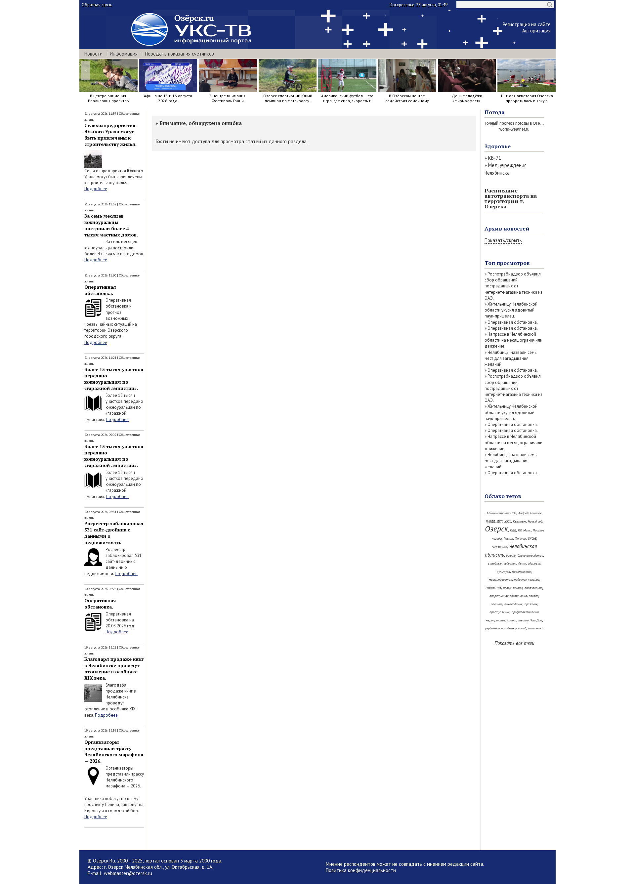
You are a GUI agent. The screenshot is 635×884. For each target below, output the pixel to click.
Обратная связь (97, 5)
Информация (124, 54)
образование (533, 588)
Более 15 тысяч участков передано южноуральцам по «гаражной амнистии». (113, 378)
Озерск (496, 529)
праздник (531, 604)
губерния (510, 563)
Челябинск (499, 547)
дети (522, 563)
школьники (535, 628)
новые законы (513, 588)
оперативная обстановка (508, 596)
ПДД (513, 530)
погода (533, 596)
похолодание (513, 604)
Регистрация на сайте (527, 24)
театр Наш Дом (530, 620)
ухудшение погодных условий (505, 628)
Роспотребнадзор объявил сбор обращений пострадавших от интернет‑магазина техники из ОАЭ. (513, 286)
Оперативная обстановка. (100, 290)
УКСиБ (532, 538)
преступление (499, 612)
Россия (508, 538)
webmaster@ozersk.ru (128, 873)
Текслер (520, 538)
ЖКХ (507, 521)
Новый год (535, 521)
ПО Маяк (524, 530)
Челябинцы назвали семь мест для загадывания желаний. (510, 358)
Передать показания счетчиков (179, 54)
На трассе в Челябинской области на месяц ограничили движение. (513, 340)
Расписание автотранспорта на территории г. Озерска (511, 198)
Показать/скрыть (503, 240)
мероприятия (521, 571)
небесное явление (526, 579)
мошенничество (500, 579)
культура (503, 571)
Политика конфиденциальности (361, 870)
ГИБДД (490, 521)
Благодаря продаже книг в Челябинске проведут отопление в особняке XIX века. (114, 668)
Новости (93, 54)
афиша (511, 555)
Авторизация (536, 30)
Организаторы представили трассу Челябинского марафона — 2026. (113, 751)
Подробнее (95, 188)
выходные (495, 563)
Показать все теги (514, 643)
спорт (511, 620)
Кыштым (519, 521)
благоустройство (530, 555)
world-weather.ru (514, 129)
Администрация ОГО (501, 513)
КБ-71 (494, 158)
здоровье (534, 563)
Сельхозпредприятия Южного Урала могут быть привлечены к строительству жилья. (110, 134)
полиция (496, 604)
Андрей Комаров (530, 513)
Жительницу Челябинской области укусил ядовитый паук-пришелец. (511, 310)
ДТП (499, 521)
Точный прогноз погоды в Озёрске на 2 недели (528, 123)
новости (493, 587)
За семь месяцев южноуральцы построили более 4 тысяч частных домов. (111, 225)
